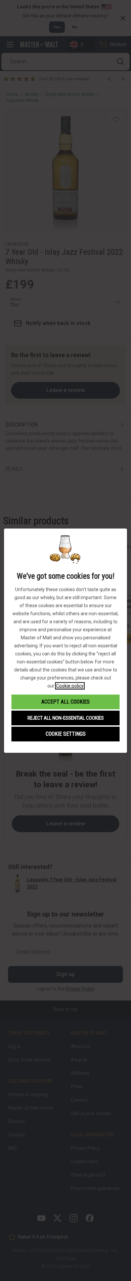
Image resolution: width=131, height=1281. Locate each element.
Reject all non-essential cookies (66, 718)
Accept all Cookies (65, 702)
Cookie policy (70, 686)
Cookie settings (66, 734)
